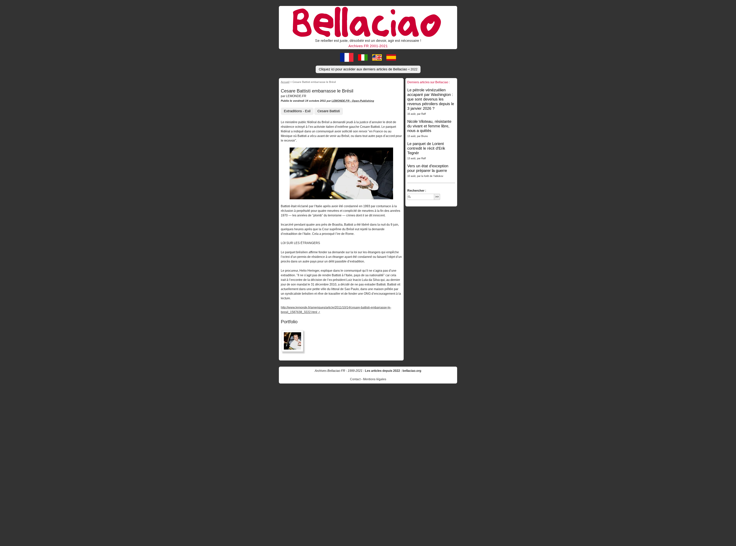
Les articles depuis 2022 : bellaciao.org (393, 370)
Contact (355, 379)
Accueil (285, 81)
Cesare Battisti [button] (328, 111)
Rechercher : (416, 190)
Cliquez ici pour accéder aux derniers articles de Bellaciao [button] (368, 69)
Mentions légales (374, 379)
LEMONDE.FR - (342, 100)
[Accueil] (368, 21)
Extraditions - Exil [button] (297, 111)
